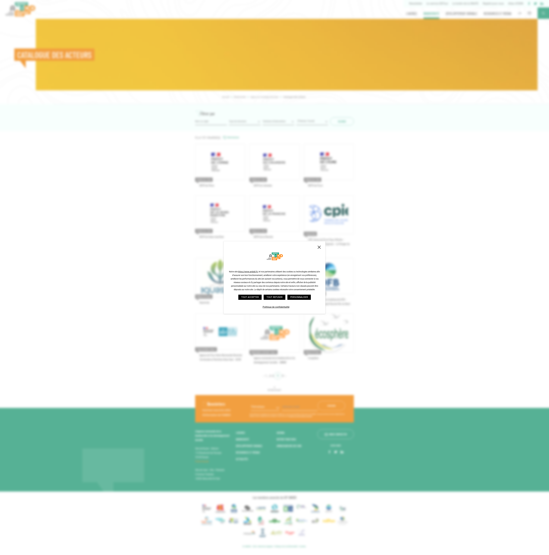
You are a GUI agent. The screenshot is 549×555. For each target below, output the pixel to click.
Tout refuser (274, 297)
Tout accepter (250, 297)
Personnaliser (299, 297)
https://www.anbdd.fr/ (248, 271)
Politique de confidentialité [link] (276, 307)
